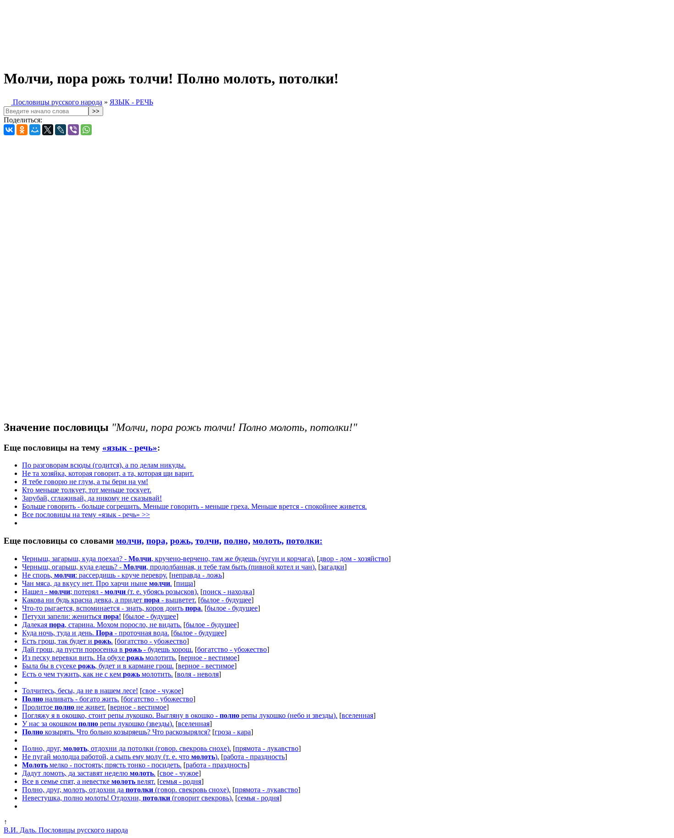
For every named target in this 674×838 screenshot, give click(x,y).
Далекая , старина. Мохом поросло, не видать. (102, 624)
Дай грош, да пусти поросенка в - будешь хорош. (107, 649)
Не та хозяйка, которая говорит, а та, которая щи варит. (108, 473)
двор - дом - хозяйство (353, 558)
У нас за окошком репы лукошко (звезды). (98, 724)
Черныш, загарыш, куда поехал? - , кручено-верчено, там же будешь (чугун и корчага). (168, 558)
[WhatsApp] (86, 129)
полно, (237, 541)
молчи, (130, 541)
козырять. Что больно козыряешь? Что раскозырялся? (116, 732)
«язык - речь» (129, 447)
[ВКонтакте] (9, 129)
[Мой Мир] (34, 129)
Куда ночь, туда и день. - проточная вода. (95, 633)
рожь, (181, 541)
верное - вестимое (209, 658)
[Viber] (73, 129)
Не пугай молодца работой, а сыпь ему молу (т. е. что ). (120, 757)
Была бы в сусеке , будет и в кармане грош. (98, 666)
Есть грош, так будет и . (67, 641)
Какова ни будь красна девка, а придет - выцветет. (109, 600)
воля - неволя (198, 674)
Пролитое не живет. (64, 707)
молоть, (268, 541)
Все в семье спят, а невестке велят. (88, 781)
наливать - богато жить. (70, 699)
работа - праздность (254, 757)
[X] (47, 129)
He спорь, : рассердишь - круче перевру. (94, 575)
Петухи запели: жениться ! (71, 616)
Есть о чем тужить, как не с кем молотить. (97, 674)
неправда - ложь (196, 575)
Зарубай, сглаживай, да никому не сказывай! (92, 498)
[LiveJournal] (60, 129)
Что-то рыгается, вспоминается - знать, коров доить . (112, 608)
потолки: (304, 541)
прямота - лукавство (266, 748)
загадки (332, 567)
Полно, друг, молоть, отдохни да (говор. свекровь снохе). (126, 790)
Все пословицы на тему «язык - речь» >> (86, 514)
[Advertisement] (228, 31)
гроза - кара (233, 732)
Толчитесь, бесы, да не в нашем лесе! (80, 691)
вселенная (357, 715)
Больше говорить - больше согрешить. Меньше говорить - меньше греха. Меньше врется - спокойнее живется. (194, 506)
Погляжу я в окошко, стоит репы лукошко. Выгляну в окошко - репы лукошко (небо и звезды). (179, 715)
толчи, (208, 541)
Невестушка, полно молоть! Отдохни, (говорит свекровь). (127, 798)
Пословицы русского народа (56, 102)
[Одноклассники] (22, 129)
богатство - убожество (152, 641)
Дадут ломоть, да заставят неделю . (88, 773)
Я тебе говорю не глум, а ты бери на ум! (85, 481)
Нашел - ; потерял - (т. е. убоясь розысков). (110, 591)
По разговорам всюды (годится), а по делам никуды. (104, 465)
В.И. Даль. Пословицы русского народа (66, 830)
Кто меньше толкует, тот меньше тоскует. (86, 490)
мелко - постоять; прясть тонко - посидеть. (102, 765)
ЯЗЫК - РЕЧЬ (131, 102)
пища (184, 583)
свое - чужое (161, 691)
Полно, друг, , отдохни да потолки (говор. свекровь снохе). (126, 748)
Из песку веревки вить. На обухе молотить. (99, 658)
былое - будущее (225, 600)
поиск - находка (227, 591)
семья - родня (180, 781)
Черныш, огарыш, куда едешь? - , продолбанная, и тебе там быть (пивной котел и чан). (169, 567)
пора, (157, 541)
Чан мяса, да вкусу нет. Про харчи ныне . (97, 583)
